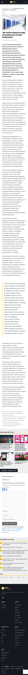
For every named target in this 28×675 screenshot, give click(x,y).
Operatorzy (5, 626)
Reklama (17, 645)
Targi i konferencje (19, 635)
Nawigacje (17, 615)
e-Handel (17, 642)
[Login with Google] (6, 489)
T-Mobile (3, 635)
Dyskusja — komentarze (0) (9, 470)
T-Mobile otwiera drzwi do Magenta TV (21, 462)
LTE (2, 642)
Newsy (12, 411)
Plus (2, 637)
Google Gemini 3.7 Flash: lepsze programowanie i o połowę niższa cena (15, 559)
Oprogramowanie (6, 413)
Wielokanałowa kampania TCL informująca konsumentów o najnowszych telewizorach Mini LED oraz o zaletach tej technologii (13, 420)
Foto (2, 660)
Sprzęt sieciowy (9, 415)
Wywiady (17, 637)
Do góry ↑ (3, 673)
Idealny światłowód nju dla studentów (12, 556)
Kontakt (7, 668)
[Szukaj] (25, 2)
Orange (3, 630)
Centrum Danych (7, 416)
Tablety (16, 610)
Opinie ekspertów (18, 411)
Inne (11, 8)
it (16, 416)
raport (24, 416)
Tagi (23, 668)
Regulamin (18, 668)
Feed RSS (3, 670)
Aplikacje (3, 657)
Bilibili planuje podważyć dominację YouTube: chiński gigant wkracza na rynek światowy (6, 446)
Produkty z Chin (18, 622)
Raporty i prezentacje (16, 413)
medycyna (19, 416)
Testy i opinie (18, 605)
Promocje (3, 605)
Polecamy (3, 607)
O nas (2, 668)
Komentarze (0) (5, 479)
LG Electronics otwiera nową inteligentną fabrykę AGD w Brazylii (15, 543)
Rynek (22, 413)
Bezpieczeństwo (5, 652)
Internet (8, 411)
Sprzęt (3, 415)
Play (2, 632)
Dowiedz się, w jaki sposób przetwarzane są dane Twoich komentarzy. (12, 530)
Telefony (17, 607)
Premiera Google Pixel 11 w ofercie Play (13, 547)
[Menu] (2, 2)
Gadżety (17, 620)
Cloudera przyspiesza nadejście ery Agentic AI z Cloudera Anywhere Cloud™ (6, 464)
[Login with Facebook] (3, 489)
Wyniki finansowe (19, 632)
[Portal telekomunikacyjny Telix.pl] (14, 2)
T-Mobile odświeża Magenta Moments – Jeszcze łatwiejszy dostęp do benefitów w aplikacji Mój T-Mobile (21, 447)
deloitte (14, 416)
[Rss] (2, 597)
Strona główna (5, 8)
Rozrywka (3, 655)
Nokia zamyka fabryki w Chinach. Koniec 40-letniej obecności (14, 564)
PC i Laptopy (18, 617)
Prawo (16, 640)
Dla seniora (17, 612)
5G (2, 640)
